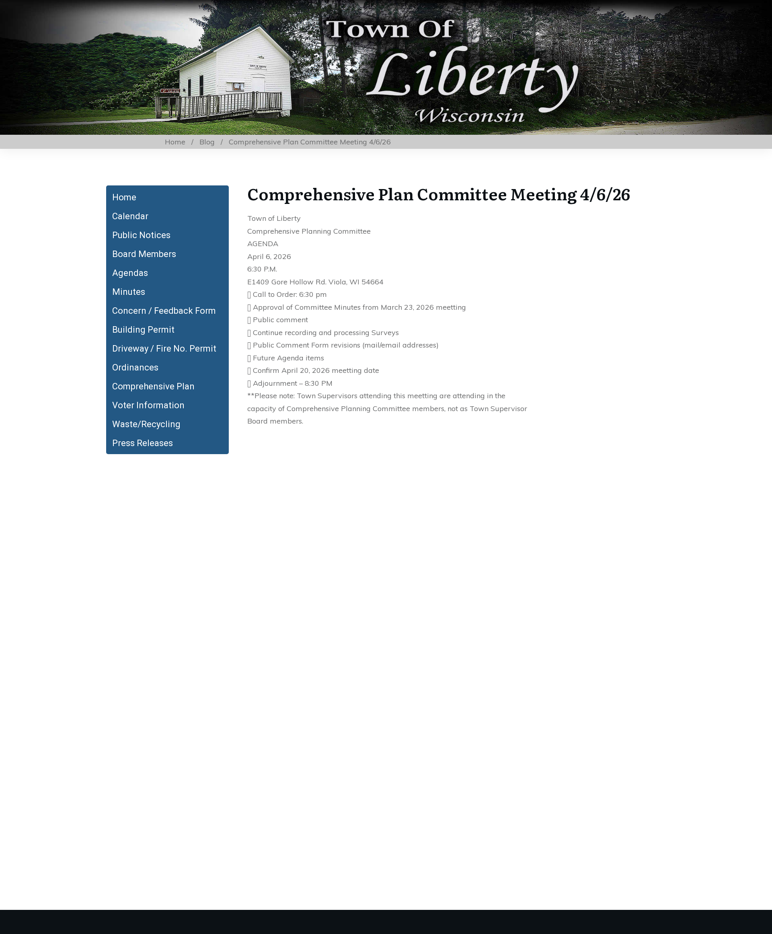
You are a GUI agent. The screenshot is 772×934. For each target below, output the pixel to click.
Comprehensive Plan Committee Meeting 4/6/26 (438, 193)
